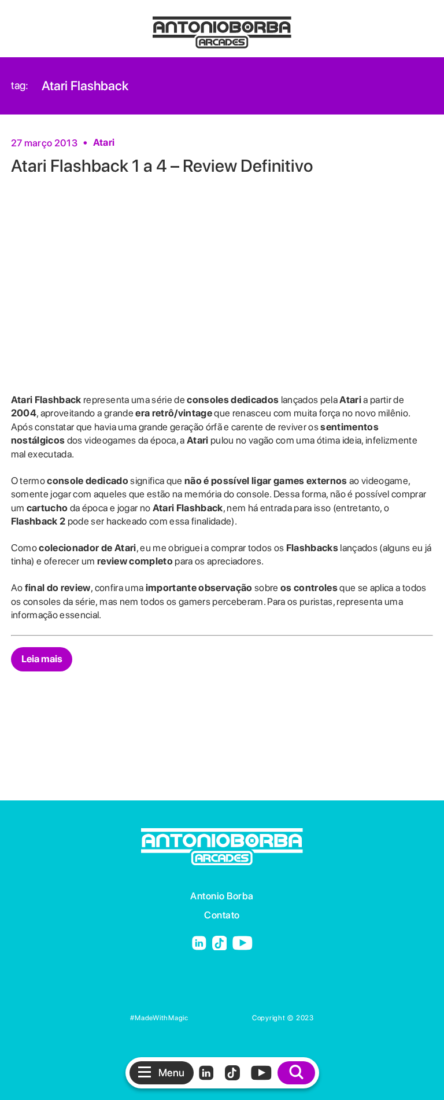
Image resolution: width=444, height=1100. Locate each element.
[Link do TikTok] (219, 944)
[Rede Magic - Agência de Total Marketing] (220, 1018)
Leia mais (41, 659)
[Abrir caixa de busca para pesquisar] (296, 1072)
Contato (222, 915)
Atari (104, 142)
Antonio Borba (222, 896)
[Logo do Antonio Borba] (222, 27)
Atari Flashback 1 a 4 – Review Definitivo (162, 165)
